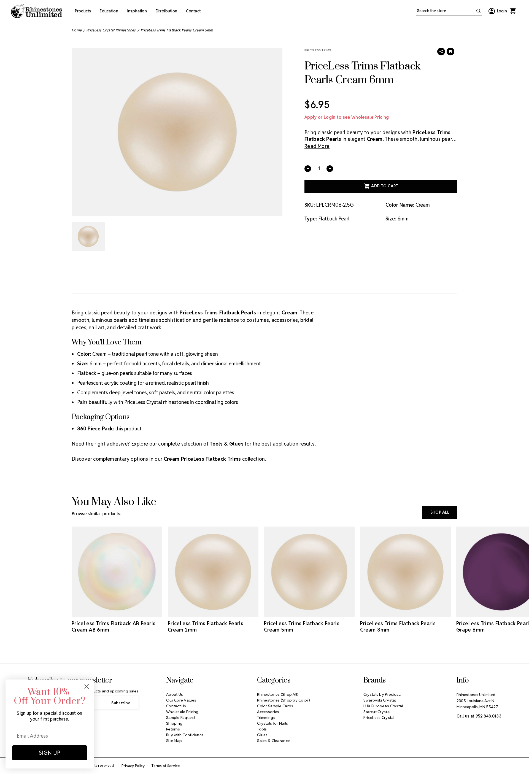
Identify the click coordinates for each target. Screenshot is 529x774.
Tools (262, 729)
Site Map (174, 740)
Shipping (174, 723)
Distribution (166, 11)
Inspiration (137, 11)
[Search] (478, 11)
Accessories (268, 711)
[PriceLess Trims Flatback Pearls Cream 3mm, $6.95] (405, 572)
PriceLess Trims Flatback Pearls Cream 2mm (205, 626)
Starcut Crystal (376, 711)
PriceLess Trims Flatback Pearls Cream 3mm (398, 626)
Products (83, 11)
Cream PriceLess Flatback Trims (202, 459)
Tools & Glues (227, 444)
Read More (317, 146)
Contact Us (176, 705)
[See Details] (125, 612)
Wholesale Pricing (182, 711)
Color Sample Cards (275, 705)
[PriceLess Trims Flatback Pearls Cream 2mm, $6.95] (213, 572)
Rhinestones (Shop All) (277, 694)
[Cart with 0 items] (512, 11)
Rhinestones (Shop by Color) (283, 700)
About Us (174, 694)
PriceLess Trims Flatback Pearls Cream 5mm (301, 626)
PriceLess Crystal (379, 717)
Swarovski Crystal (379, 700)
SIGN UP (49, 752)
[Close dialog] (86, 686)
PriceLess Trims (317, 50)
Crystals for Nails (272, 723)
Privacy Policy (133, 766)
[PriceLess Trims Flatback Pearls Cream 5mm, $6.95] (309, 572)
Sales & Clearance (273, 740)
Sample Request (180, 717)
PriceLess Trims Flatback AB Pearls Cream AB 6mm (113, 626)
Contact (193, 11)
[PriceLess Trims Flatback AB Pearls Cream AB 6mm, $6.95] (117, 572)
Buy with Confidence (185, 734)
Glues (262, 734)
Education (109, 11)
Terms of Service (166, 766)
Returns (173, 729)
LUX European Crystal (383, 705)
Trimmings (266, 717)
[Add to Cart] (109, 612)
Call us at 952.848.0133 (479, 716)
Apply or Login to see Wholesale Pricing (346, 117)
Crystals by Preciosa (382, 694)
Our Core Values (181, 700)
